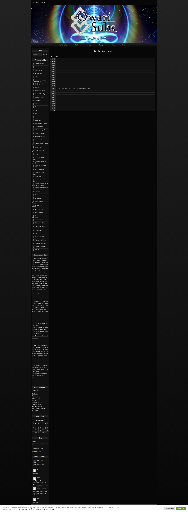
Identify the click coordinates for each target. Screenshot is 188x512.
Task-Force (35, 410)
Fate (36, 110)
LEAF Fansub (36, 398)
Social (113, 45)
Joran (36, 154)
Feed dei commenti (37, 448)
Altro (36, 67)
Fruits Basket (38, 117)
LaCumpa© (35, 390)
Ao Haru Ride (38, 73)
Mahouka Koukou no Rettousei (39, 180)
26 (38, 432)
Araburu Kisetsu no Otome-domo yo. (39, 80)
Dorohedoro (38, 100)
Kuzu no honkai (39, 169)
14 (43, 428)
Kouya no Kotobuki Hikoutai (39, 166)
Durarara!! (37, 107)
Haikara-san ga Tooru (41, 130)
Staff (76, 45)
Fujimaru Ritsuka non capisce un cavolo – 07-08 (40, 482)
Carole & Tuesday (40, 94)
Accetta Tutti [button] (180, 508)
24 (33, 432)
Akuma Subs (35, 396)
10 (33, 428)
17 (33, 430)
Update (37, 233)
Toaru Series (38, 230)
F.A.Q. (101, 45)
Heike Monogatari (40, 133)
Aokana (37, 77)
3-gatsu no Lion (39, 63)
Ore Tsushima (39, 195)
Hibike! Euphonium (40, 136)
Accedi (34, 441)
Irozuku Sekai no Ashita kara (40, 143)
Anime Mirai (38, 70)
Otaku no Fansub (37, 402)
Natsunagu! (38, 191)
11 (35, 428)
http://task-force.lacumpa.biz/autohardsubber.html (40, 336)
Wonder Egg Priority (40, 240)
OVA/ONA (38, 198)
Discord (89, 45)
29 (45, 432)
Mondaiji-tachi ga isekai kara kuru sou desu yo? (40, 184)
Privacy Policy (126, 45)
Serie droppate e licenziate (38, 216)
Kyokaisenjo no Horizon (38, 173)
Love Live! (38, 176)
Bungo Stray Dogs (40, 90)
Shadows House (39, 219)
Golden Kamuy (39, 126)
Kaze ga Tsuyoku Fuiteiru (38, 158)
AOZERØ (35, 394)
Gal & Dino (38, 120)
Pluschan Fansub (37, 406)
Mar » (42, 434)
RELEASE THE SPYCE (38, 206)
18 (36, 430)
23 (47, 430)
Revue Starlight (39, 209)
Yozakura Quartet (40, 246)
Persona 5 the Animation (37, 202)
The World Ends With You (39, 227)
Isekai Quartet (39, 147)
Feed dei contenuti (37, 445)
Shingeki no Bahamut (41, 223)
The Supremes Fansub (38, 408)
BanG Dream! (39, 84)
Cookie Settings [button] (169, 508)
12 (38, 428)
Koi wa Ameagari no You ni (39, 162)
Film (36, 113)
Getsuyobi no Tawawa (41, 123)
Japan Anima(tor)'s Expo (38, 151)
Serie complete (39, 212)
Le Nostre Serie (63, 45)
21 (43, 430)
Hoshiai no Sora (39, 140)
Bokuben (37, 87)
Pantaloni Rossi (36, 404)
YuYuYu (37, 250)
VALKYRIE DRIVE (40, 236)
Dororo (37, 103)
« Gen (38, 434)
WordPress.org (36, 451)
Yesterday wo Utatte (40, 243)
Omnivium (35, 400)
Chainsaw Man (39, 97)
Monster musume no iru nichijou (40, 188)
